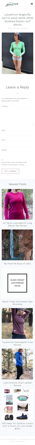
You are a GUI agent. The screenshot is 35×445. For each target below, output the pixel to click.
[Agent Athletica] (12, 6)
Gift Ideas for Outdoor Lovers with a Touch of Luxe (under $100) (17, 426)
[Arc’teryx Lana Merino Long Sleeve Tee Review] (17, 205)
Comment (5, 106)
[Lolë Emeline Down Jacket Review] (17, 364)
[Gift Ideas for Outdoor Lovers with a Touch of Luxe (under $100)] (17, 405)
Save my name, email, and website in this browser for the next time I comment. (14, 164)
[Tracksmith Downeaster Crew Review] (17, 324)
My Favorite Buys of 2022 (17, 263)
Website (4, 150)
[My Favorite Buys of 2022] (17, 245)
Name (4, 130)
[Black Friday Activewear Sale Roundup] (17, 283)
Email (4, 140)
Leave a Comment (22, 28)
